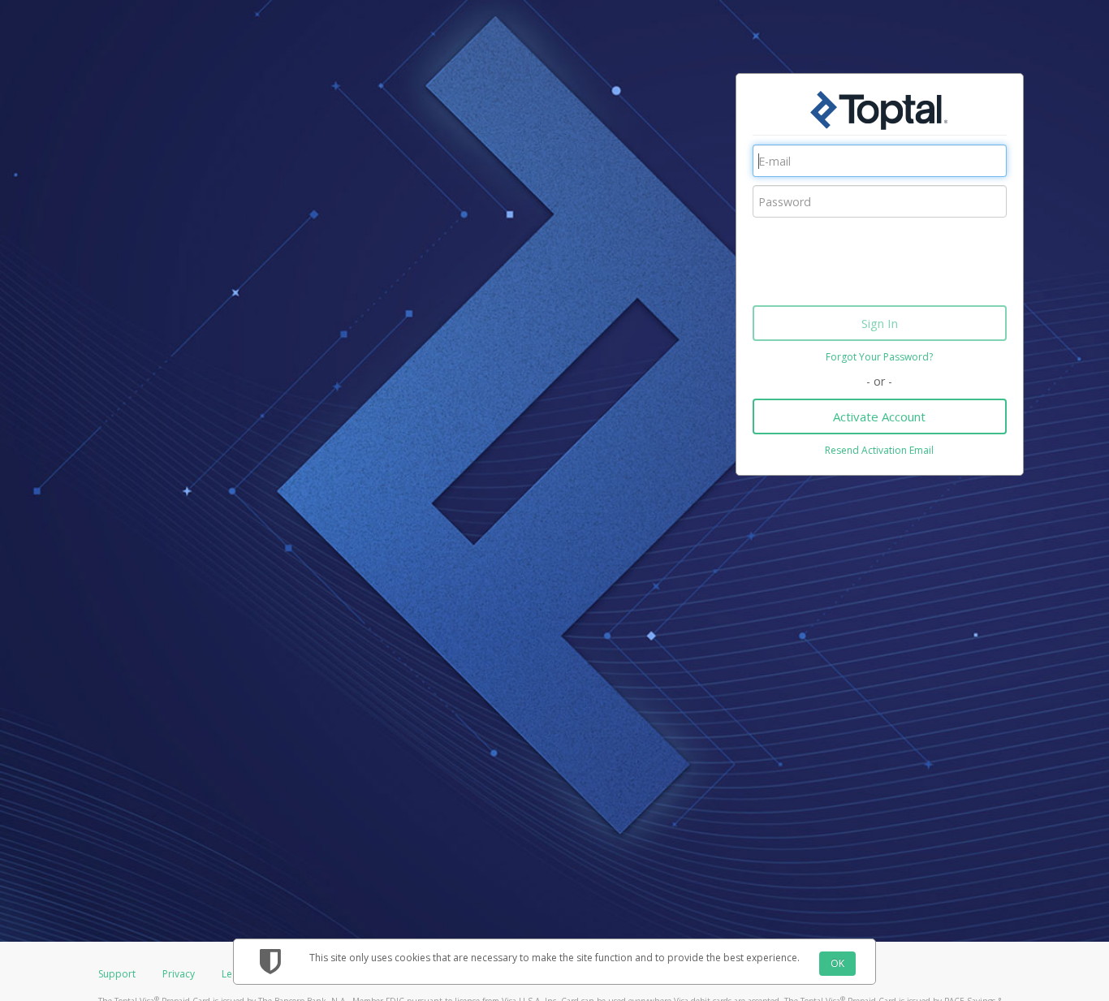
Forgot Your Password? (879, 357)
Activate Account (879, 416)
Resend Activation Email (879, 450)
